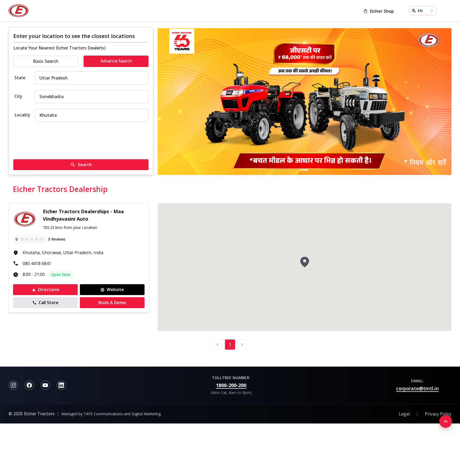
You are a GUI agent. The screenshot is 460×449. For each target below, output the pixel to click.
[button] (304, 262)
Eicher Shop (382, 11)
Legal (404, 414)
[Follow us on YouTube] (45, 385)
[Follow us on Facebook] (29, 385)
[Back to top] (445, 421)
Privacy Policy (438, 414)
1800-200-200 (231, 385)
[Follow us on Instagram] (13, 385)
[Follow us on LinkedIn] (61, 385)
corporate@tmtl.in (417, 388)
